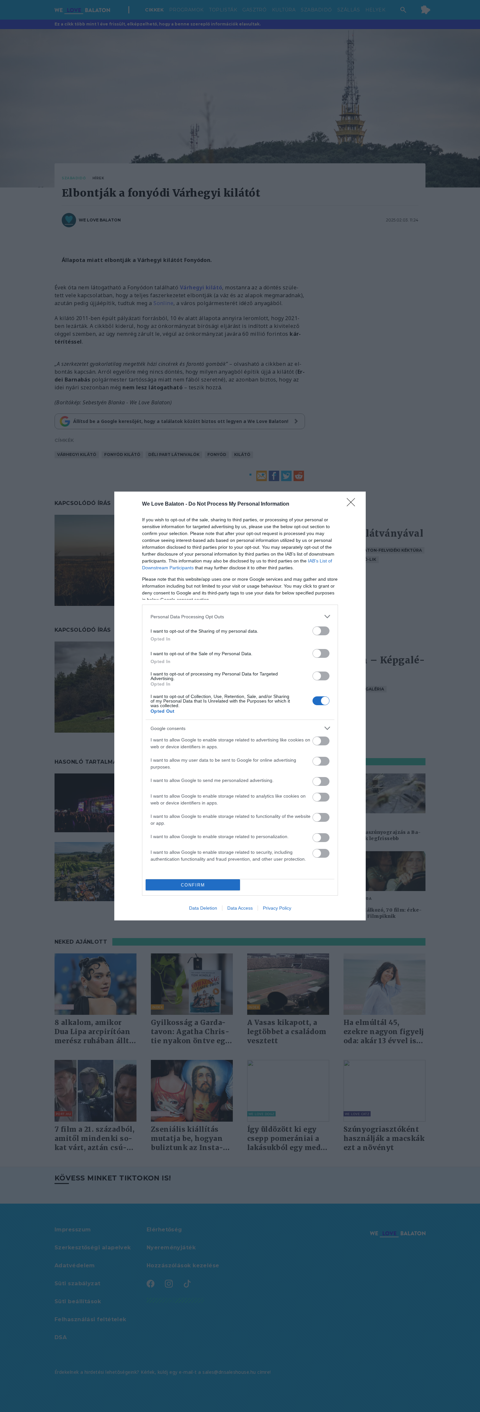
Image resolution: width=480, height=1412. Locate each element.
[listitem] (240, 616)
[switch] (320, 630)
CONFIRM (193, 885)
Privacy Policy (277, 908)
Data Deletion (203, 908)
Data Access (240, 908)
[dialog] (240, 706)
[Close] (353, 504)
